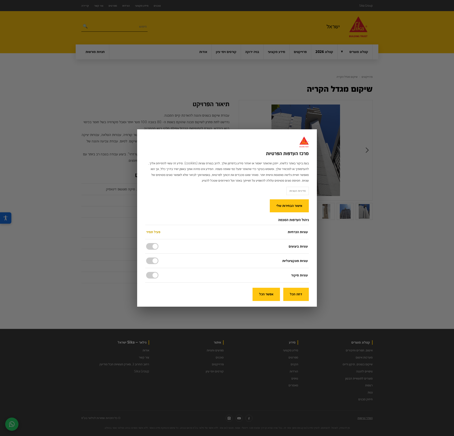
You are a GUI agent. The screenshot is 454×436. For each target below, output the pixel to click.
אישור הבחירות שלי (289, 206)
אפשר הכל (266, 294)
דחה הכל (296, 294)
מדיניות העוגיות (297, 191)
